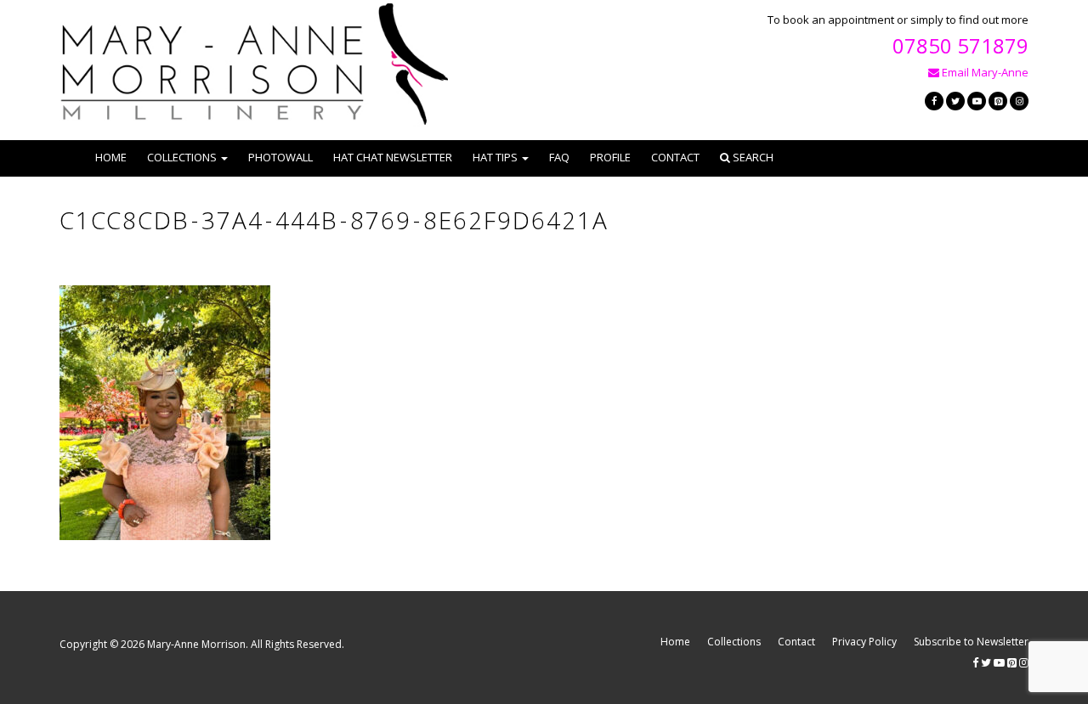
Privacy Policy (864, 641)
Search (752, 157)
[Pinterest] (998, 101)
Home (111, 157)
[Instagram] (1019, 101)
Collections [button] (182, 157)
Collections (734, 641)
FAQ (559, 157)
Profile (610, 157)
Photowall (280, 157)
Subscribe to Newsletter (971, 641)
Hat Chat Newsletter (392, 157)
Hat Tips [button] (495, 157)
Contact (675, 157)
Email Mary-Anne (983, 72)
